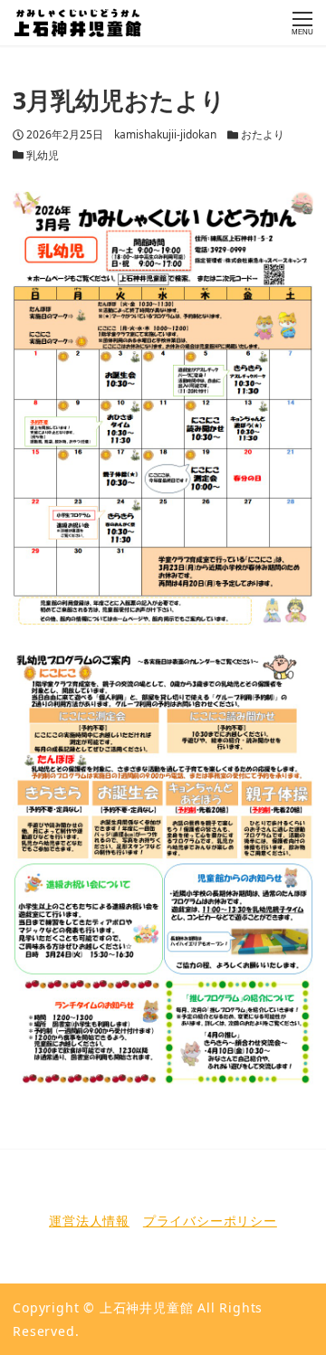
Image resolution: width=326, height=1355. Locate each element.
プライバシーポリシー (210, 1220)
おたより (262, 134)
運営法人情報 (89, 1220)
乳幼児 (42, 155)
